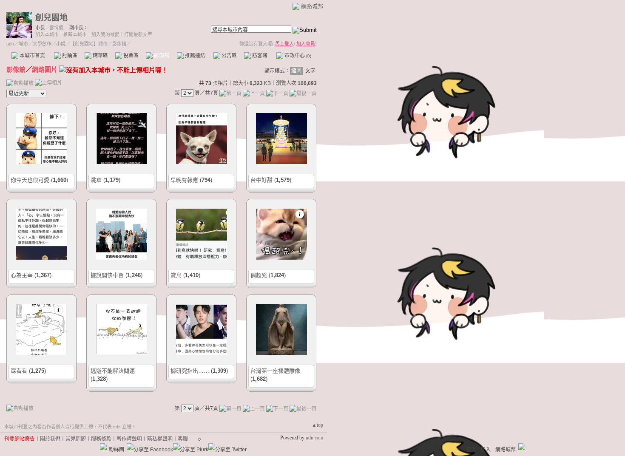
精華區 (99, 56)
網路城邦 (312, 6)
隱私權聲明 (160, 439)
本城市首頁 (31, 56)
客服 (183, 439)
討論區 (69, 56)
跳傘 (96, 180)
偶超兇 (258, 275)
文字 (310, 71)
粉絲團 (116, 450)
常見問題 (75, 439)
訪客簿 (259, 56)
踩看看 (19, 371)
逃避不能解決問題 (113, 371)
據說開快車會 (107, 275)
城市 (23, 43)
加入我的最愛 (105, 34)
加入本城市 (47, 34)
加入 (485, 450)
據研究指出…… (189, 371)
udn (10, 43)
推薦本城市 (75, 34)
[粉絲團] (103, 446)
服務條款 (101, 439)
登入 (471, 450)
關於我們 (50, 439)
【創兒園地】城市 (89, 43)
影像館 (161, 56)
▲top (317, 425)
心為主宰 (22, 275)
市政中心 (297, 56)
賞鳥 (176, 275)
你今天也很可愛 (30, 180)
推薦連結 (194, 56)
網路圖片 (44, 69)
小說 (60, 43)
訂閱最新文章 (138, 34)
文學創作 (42, 43)
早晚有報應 (184, 180)
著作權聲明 (129, 439)
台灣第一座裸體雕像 (275, 371)
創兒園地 (51, 17)
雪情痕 (56, 27)
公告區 (228, 56)
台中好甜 (261, 180)
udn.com (314, 438)
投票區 (130, 56)
